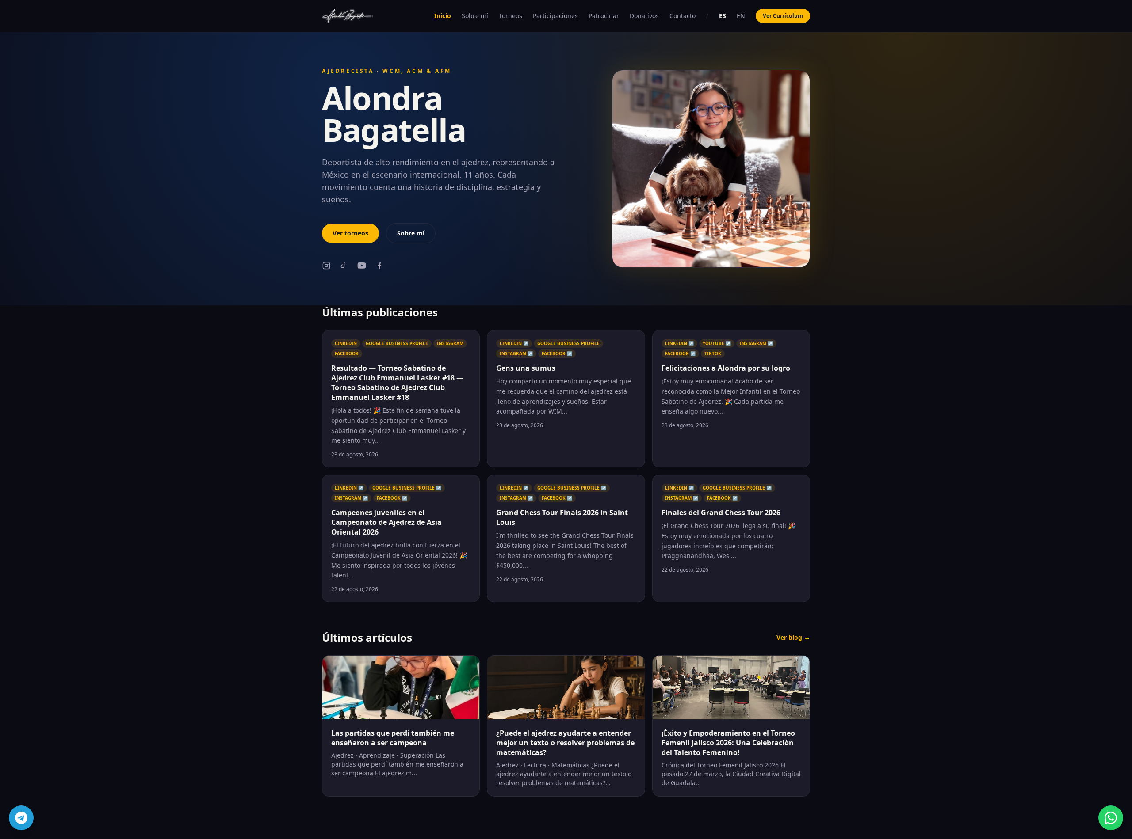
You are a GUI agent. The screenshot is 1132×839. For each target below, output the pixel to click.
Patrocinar (604, 15)
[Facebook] (379, 265)
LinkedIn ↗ (514, 343)
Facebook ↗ (557, 353)
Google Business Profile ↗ (406, 488)
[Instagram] (326, 265)
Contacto (682, 15)
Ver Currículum (783, 15)
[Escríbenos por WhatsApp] (1110, 817)
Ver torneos (350, 233)
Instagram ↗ (516, 353)
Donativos (644, 15)
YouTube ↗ (717, 343)
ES (722, 15)
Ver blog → (793, 637)
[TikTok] (344, 265)
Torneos (510, 15)
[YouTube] (361, 265)
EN (741, 15)
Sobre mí (475, 15)
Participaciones (555, 15)
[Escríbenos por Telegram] (21, 817)
